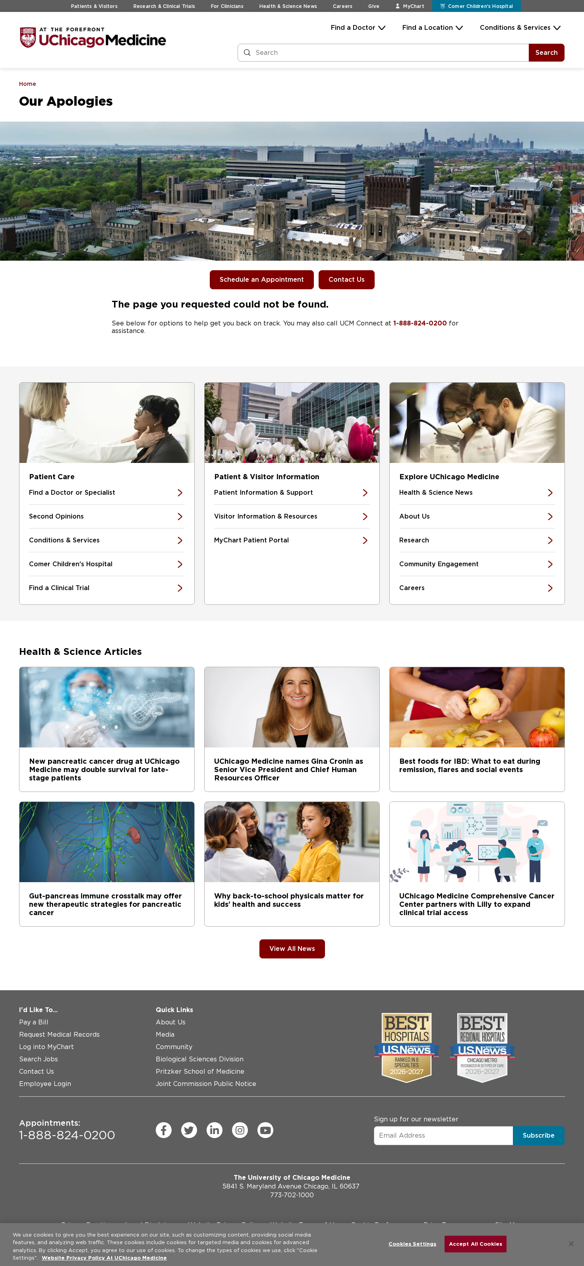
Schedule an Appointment (262, 279)
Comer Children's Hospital (70, 564)
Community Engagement (439, 564)
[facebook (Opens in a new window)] (164, 1130)
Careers (342, 6)
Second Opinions (56, 516)
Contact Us (347, 279)
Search (547, 52)
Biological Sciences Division (200, 1059)
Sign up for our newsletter (416, 1119)
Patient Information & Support (263, 492)
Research (414, 540)
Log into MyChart (46, 1047)
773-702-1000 (292, 1195)
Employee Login (45, 1084)
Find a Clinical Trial (59, 588)
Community (174, 1047)
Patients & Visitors (94, 6)
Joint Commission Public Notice (206, 1084)
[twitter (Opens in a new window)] (189, 1130)
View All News (292, 948)
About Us (414, 516)
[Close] (571, 1243)
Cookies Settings (412, 1244)
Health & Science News (288, 6)
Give (373, 6)
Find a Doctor (353, 27)
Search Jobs (38, 1059)
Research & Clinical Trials (164, 6)
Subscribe (539, 1135)
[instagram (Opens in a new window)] (240, 1130)
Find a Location (427, 27)
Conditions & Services (515, 27)
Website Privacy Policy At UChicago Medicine (104, 1258)
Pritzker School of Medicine (200, 1071)
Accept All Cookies (475, 1244)
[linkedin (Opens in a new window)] (214, 1130)
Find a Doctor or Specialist (72, 492)
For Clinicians (227, 6)
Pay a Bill (33, 1022)
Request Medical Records (59, 1034)
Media (165, 1034)
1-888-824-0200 (420, 323)
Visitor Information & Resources (265, 516)
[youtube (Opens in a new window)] (265, 1130)
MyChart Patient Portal (251, 540)
